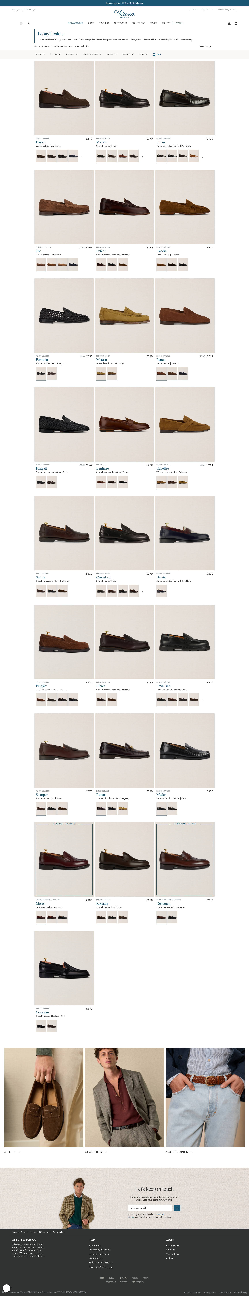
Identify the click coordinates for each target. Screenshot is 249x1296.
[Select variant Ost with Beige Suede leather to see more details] (62, 264)
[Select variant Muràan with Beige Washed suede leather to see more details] (101, 374)
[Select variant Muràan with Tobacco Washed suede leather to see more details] (112, 373)
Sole (141, 54)
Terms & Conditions (192, 1292)
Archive (169, 1258)
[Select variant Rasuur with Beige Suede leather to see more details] (123, 808)
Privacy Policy (210, 1292)
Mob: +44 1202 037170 (101, 1262)
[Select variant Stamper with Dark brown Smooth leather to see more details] (41, 809)
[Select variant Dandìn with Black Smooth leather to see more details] (183, 264)
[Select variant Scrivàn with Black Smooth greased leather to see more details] (52, 591)
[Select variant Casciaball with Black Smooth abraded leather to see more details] (123, 591)
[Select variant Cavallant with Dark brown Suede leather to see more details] (194, 699)
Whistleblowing (240, 1292)
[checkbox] (154, 54)
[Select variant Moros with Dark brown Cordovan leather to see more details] (52, 917)
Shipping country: (24, 10)
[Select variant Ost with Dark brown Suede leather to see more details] (41, 265)
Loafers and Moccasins (63, 46)
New (158, 54)
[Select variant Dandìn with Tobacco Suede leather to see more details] (161, 265)
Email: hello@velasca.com (101, 1267)
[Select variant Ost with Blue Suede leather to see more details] (73, 264)
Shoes (46, 46)
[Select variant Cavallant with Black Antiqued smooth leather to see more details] (161, 700)
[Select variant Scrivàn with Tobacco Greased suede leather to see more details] (62, 591)
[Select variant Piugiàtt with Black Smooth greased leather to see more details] (73, 699)
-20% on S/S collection (132, 3)
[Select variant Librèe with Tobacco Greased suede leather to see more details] (112, 699)
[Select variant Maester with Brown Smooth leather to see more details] (123, 156)
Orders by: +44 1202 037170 (217, 10)
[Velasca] (124, 17)
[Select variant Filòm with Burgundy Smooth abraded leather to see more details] (183, 156)
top (211, 46)
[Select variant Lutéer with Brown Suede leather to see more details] (123, 264)
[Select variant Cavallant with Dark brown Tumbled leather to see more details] (183, 699)
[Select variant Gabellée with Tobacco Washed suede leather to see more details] (161, 482)
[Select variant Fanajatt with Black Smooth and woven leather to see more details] (41, 482)
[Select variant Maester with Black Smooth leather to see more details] (101, 156)
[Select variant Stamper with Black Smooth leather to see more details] (52, 808)
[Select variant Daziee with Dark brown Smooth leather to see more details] (52, 156)
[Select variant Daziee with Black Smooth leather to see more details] (62, 156)
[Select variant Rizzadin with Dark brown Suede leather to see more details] (123, 917)
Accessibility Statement (99, 1249)
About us (170, 1249)
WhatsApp (234, 10)
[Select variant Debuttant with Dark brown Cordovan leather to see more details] (161, 918)
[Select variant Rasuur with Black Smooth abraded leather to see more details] (112, 808)
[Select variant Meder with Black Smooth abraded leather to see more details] (161, 809)
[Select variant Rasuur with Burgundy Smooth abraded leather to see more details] (101, 809)
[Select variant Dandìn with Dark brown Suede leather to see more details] (172, 264)
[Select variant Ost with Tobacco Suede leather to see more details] (52, 264)
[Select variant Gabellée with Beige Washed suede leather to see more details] (183, 482)
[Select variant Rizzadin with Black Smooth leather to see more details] (112, 917)
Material (70, 54)
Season (126, 54)
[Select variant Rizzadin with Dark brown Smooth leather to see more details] (101, 918)
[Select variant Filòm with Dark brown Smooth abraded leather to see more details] (161, 156)
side (206, 46)
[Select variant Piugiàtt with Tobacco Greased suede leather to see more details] (41, 700)
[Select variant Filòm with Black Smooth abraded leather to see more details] (172, 156)
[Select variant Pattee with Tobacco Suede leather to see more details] (161, 374)
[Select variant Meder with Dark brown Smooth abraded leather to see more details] (172, 808)
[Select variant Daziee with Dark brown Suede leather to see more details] (41, 156)
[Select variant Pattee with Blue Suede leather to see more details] (183, 373)
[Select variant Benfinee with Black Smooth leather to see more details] (123, 482)
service (131, 1216)
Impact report (95, 1245)
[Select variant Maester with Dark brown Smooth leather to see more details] (112, 156)
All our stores (172, 1245)
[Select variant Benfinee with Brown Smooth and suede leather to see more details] (101, 482)
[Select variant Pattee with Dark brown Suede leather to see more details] (172, 373)
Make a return (95, 1258)
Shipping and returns (99, 1254)
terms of (160, 1214)
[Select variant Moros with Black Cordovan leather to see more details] (62, 917)
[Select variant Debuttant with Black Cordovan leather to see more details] (172, 917)
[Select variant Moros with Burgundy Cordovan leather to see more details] (41, 918)
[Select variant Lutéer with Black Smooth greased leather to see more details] (112, 264)
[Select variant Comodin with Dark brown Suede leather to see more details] (52, 1026)
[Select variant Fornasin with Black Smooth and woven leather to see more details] (41, 374)
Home (37, 46)
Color (53, 54)
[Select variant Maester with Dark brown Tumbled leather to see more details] (134, 156)
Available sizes (90, 54)
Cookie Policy (225, 1292)
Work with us (172, 1254)
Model (110, 54)
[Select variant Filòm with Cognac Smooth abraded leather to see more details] (194, 156)
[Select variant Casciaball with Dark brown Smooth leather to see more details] (112, 591)
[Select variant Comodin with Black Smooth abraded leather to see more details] (41, 1026)
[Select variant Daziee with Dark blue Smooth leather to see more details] (73, 156)
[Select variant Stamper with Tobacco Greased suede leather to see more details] (62, 808)
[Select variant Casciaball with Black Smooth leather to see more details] (101, 591)
